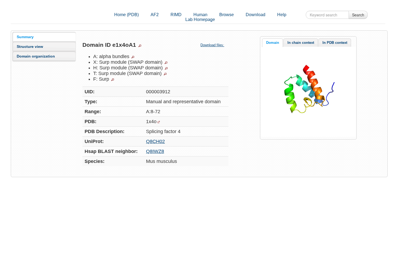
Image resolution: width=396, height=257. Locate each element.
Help (281, 14)
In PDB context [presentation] (334, 43)
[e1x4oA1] (308, 91)
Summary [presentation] (25, 37)
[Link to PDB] (159, 122)
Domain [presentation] (272, 43)
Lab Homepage (200, 19)
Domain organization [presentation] (36, 56)
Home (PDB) (126, 14)
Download (255, 14)
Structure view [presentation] (30, 46)
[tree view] (140, 46)
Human (200, 14)
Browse (226, 14)
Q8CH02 (155, 141)
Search (358, 14)
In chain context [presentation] (300, 43)
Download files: (212, 45)
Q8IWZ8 (155, 151)
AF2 (155, 14)
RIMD (176, 14)
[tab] (44, 36)
